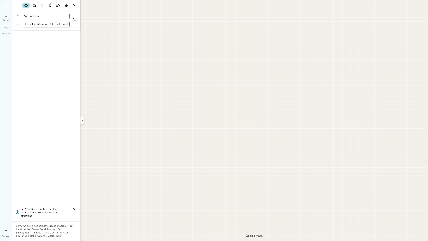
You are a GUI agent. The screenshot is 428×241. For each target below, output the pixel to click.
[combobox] (46, 16)
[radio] (26, 5)
